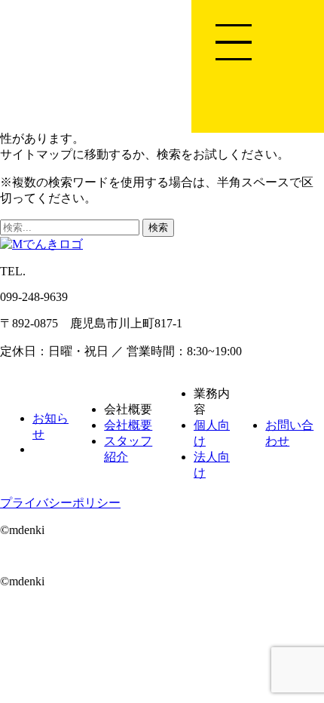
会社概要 (128, 425)
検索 (158, 227)
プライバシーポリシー (60, 502)
